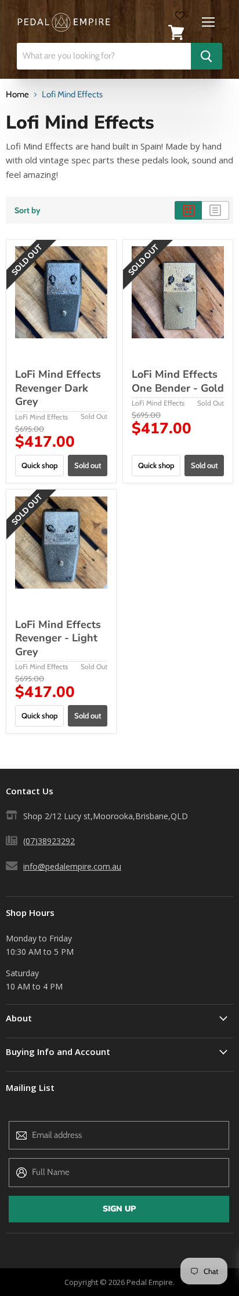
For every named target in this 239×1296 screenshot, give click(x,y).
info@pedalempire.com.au (72, 866)
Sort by (28, 210)
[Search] (206, 56)
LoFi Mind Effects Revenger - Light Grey (58, 638)
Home (17, 95)
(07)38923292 (49, 840)
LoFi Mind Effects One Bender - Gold (178, 381)
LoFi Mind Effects (41, 416)
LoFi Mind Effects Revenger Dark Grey (58, 387)
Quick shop (39, 465)
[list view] (215, 210)
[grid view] (188, 210)
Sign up (119, 1208)
